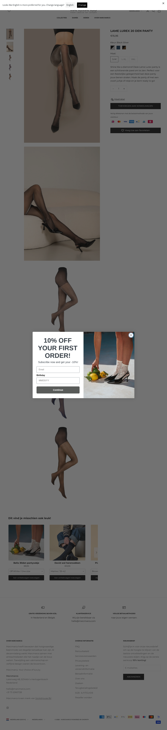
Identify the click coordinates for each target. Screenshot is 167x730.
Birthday (41, 375)
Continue (58, 390)
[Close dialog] (131, 335)
